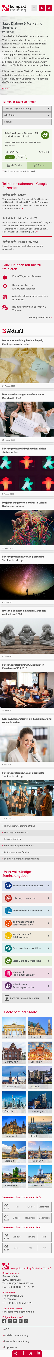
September (44, 1207)
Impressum (10, 1347)
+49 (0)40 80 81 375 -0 (20, 1283)
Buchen (41, 165)
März (44, 1237)
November (30, 1218)
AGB (6, 1329)
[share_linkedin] (38, 1353)
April (16, 1248)
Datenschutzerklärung (16, 1341)
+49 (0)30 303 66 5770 (19, 1303)
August (30, 1207)
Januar (16, 1237)
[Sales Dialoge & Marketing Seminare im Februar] (42, 8)
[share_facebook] (23, 1353)
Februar (30, 1237)
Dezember (44, 1218)
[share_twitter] (30, 1353)
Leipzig (10, 157)
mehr (5, 88)
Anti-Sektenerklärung (16, 1335)
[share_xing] (16, 1353)
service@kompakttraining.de (18, 1311)
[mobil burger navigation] (34, 8)
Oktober (16, 1218)
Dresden (21, 157)
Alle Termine (16, 165)
